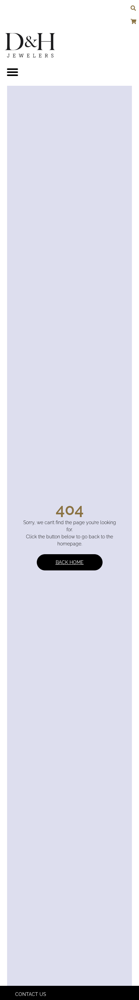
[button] (12, 72)
